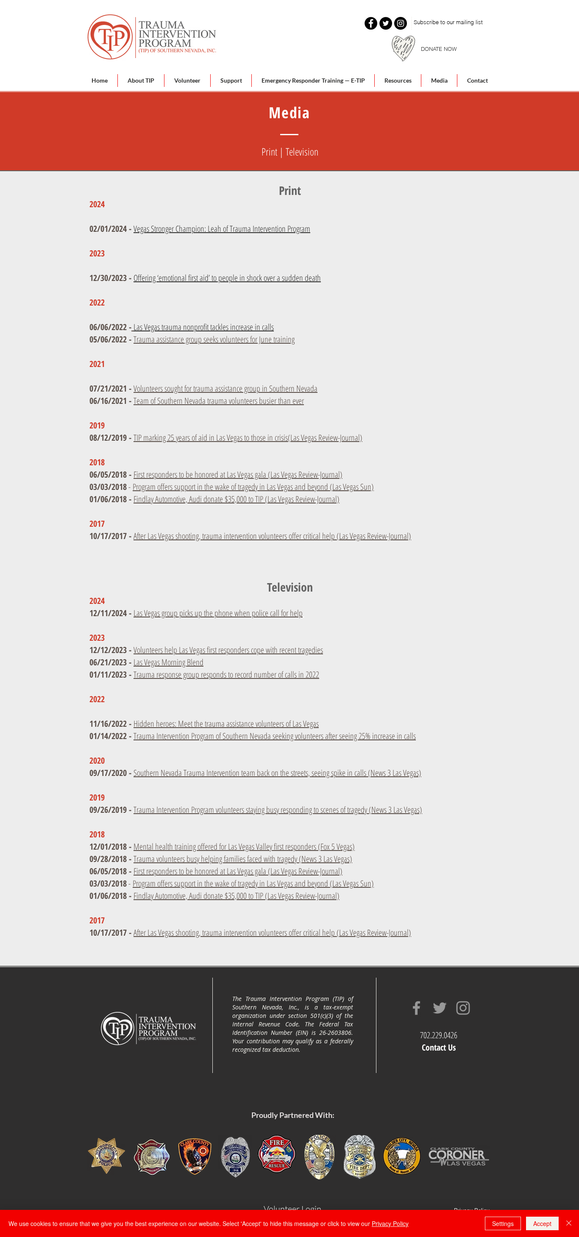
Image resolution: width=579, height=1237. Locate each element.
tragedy (248, 486)
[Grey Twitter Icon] (440, 1008)
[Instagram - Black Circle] (400, 23)
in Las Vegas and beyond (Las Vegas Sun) (316, 486)
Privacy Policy (390, 1223)
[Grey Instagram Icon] (463, 1008)
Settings (503, 1223)
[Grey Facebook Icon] (416, 1008)
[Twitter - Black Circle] (385, 23)
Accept (542, 1223)
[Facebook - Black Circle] (371, 23)
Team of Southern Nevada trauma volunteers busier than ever (219, 400)
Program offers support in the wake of (185, 486)
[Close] (569, 1223)
